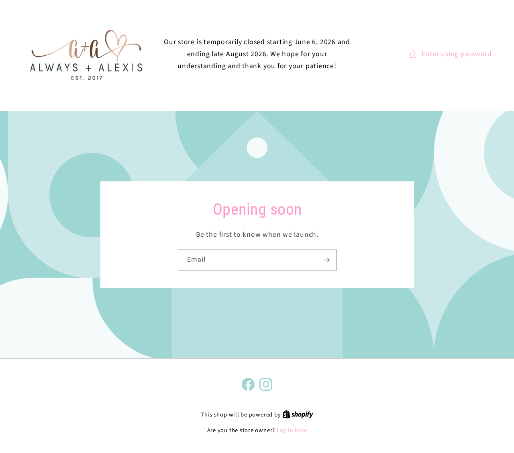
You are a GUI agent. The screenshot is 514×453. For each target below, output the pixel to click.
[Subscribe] (326, 260)
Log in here (292, 431)
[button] (450, 54)
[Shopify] (297, 414)
